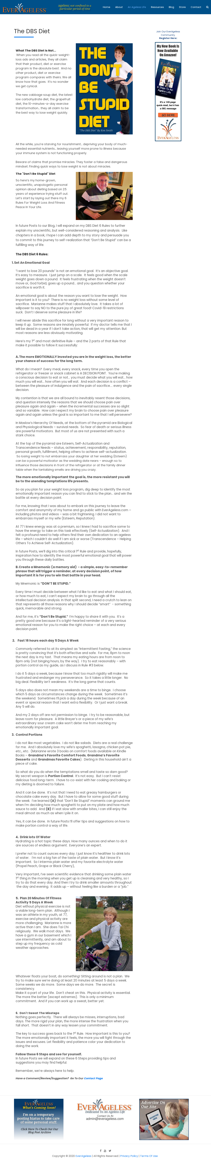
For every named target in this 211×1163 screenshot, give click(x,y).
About (119, 7)
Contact (196, 7)
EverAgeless (83, 1156)
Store (182, 7)
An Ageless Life (137, 7)
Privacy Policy (129, 1156)
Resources (157, 7)
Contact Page (93, 1078)
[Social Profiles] (101, 1150)
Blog (171, 7)
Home (106, 7)
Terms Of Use (149, 1156)
